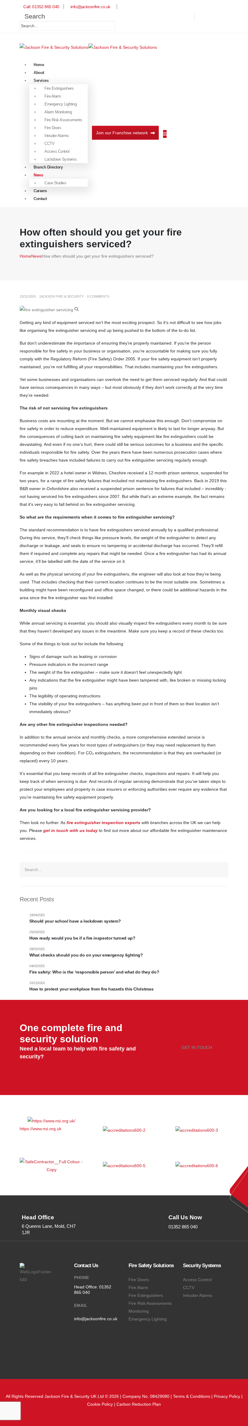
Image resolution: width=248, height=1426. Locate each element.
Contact (40, 198)
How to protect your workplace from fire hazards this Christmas (91, 989)
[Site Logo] (88, 46)
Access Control (56, 151)
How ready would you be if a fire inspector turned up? (82, 938)
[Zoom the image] (51, 1120)
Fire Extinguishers (58, 88)
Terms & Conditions (191, 1396)
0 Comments (98, 296)
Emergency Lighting (60, 104)
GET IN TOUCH (196, 1047)
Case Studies (55, 183)
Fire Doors (52, 127)
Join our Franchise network (122, 132)
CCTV (49, 143)
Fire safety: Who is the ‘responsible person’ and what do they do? (94, 972)
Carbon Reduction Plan (138, 1404)
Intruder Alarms (56, 135)
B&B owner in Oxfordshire (44, 488)
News (38, 175)
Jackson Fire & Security (61, 296)
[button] (32, 16)
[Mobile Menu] (165, 134)
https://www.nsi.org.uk (40, 1128)
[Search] (121, 26)
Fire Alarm (52, 96)
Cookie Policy (100, 1404)
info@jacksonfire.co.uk (95, 1318)
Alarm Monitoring (58, 112)
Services (41, 80)
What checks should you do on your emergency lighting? (86, 955)
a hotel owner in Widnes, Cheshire (93, 472)
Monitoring (139, 1311)
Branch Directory (48, 167)
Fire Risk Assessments (63, 120)
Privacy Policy (227, 1396)
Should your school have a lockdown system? (75, 921)
